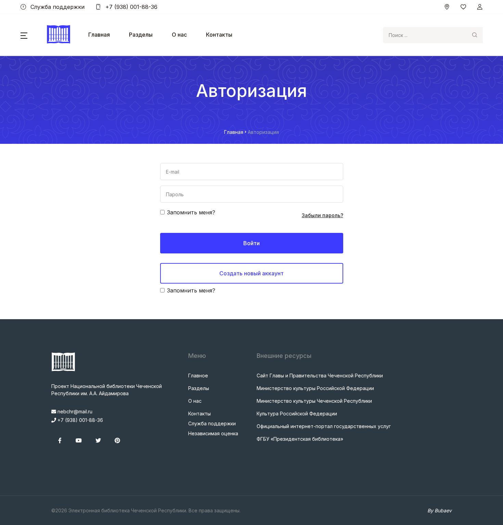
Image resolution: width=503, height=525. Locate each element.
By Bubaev (439, 510)
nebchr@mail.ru (74, 411)
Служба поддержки (57, 6)
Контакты (219, 34)
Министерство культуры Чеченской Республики (314, 401)
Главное (198, 375)
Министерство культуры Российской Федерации (315, 388)
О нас (179, 34)
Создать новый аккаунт (251, 273)
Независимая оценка (213, 433)
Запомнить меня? (191, 212)
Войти (251, 243)
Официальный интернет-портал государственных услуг (324, 426)
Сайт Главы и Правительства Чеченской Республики (320, 375)
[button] (24, 35)
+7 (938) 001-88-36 (130, 6)
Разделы (141, 34)
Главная (99, 34)
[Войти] (480, 7)
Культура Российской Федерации (297, 413)
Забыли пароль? (322, 215)
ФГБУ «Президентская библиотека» (300, 439)
